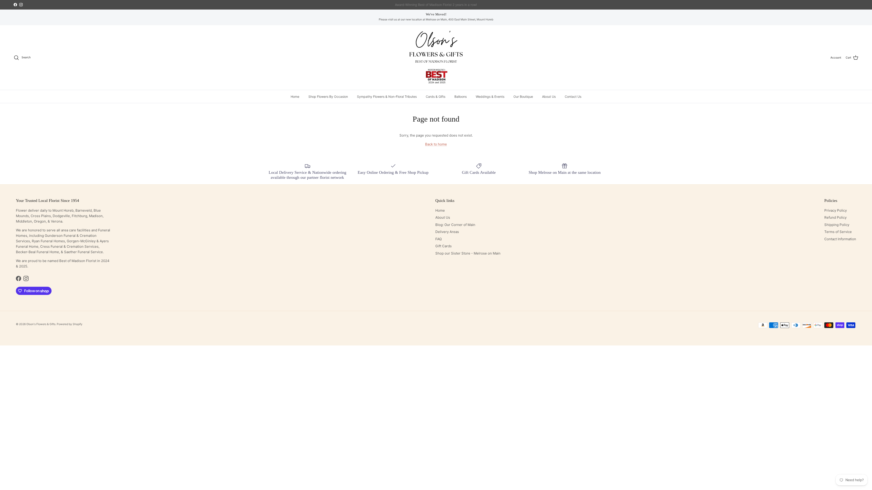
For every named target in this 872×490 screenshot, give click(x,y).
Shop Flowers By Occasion (328, 96)
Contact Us (573, 96)
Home (295, 96)
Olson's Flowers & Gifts (40, 324)
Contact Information (840, 239)
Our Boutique (523, 96)
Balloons (460, 96)
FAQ (438, 239)
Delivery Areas (447, 232)
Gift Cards (443, 246)
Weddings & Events (490, 96)
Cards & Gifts (435, 96)
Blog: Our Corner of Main (455, 225)
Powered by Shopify (69, 324)
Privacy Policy (835, 210)
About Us (549, 96)
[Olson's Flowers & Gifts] (436, 57)
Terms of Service (838, 232)
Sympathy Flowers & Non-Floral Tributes (387, 96)
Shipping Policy (836, 225)
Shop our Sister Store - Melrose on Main (467, 253)
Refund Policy (835, 217)
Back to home (436, 144)
